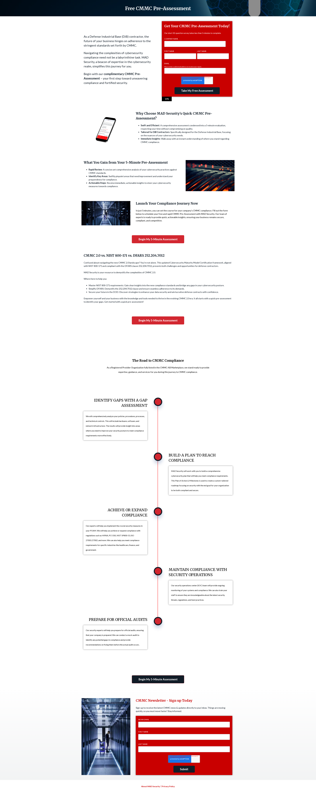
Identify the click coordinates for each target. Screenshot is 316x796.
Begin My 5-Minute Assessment (158, 239)
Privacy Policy (168, 786)
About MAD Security (150, 786)
